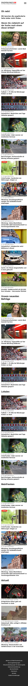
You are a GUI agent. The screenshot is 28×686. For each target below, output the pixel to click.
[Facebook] (9, 655)
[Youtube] (18, 655)
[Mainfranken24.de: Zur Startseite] (8, 3)
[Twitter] (14, 655)
